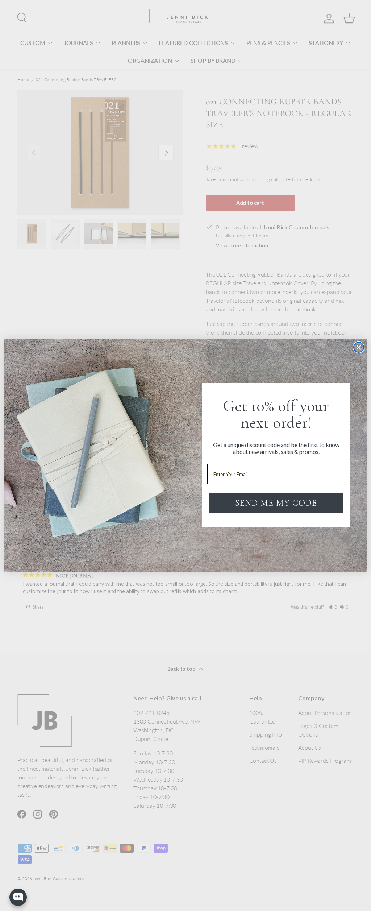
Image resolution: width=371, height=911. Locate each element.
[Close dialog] (359, 347)
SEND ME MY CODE (276, 503)
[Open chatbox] (18, 897)
